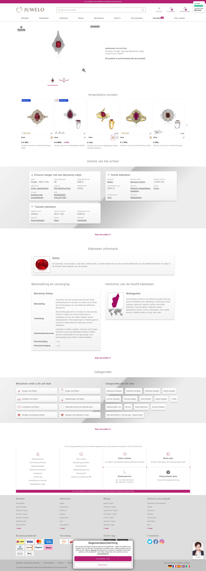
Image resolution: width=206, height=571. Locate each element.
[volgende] (186, 125)
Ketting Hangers (130, 399)
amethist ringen (110, 507)
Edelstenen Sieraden (114, 391)
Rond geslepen (37, 220)
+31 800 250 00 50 (126, 480)
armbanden (20, 503)
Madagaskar (136, 197)
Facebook (155, 541)
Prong (156, 188)
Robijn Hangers (161, 399)
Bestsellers (99, 18)
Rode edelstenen (141, 407)
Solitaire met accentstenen (37, 196)
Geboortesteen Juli (114, 407)
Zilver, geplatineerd (39, 188)
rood (109, 197)
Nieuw (81, 18)
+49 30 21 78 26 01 (126, 482)
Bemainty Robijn (137, 182)
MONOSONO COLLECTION (60, 196)
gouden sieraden (22, 518)
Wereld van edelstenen (80, 477)
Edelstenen (44, 18)
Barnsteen (151, 521)
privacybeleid (102, 554)
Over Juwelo (179, 18)
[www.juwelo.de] (170, 566)
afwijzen (94, 550)
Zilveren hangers (158, 407)
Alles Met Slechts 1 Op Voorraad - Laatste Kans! (125, 415)
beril (61, 521)
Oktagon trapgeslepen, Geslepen (140, 190)
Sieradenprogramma (81, 470)
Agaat (149, 507)
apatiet (62, 514)
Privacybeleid (49, 563)
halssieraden (21, 525)
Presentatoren (81, 466)
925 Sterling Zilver (62, 188)
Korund (128, 407)
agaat (62, 503)
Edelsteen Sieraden (133, 391)
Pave (56, 220)
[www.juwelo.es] (179, 566)
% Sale (173, 399)
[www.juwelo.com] (183, 566)
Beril (149, 525)
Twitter (149, 541)
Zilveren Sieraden (113, 399)
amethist (63, 510)
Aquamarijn (151, 518)
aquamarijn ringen (111, 510)
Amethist (150, 510)
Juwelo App (37, 477)
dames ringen (21, 507)
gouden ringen (21, 514)
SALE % (117, 18)
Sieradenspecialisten (81, 463)
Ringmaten (37, 473)
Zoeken (143, 10)
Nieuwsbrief (81, 473)
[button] (159, 10)
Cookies (60, 563)
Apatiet (150, 514)
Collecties (63, 18)
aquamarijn (64, 518)
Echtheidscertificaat (38, 463)
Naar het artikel (102, 234)
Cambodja (82, 220)
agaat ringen (108, 503)
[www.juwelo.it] (188, 566)
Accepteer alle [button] (103, 559)
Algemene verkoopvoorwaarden (28, 563)
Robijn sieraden (169, 391)
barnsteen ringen (110, 514)
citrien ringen (109, 518)
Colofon (70, 563)
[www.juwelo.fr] (174, 566)
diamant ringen (22, 510)
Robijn (110, 182)
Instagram (162, 541)
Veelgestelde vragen (38, 484)
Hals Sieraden (146, 399)
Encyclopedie (136, 18)
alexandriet (64, 507)
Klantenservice (38, 459)
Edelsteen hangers (152, 391)
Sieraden (25, 18)
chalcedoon (64, 525)
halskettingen (21, 521)
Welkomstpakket (37, 466)
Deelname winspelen (38, 470)
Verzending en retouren (38, 480)
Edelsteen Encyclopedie (156, 503)
